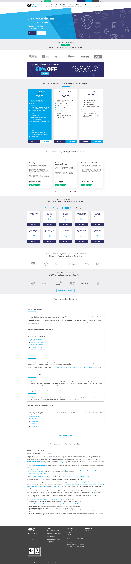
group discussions (60, 475)
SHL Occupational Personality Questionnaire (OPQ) (76, 476)
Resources (97, 5)
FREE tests (89, 1)
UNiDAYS (87, 530)
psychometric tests (44, 463)
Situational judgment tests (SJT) (38, 473)
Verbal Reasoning (71, 532)
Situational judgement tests (38, 342)
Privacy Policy (52, 562)
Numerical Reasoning (72, 530)
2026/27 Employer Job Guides (83, 5)
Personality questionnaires (37, 349)
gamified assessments (66, 504)
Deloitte (45, 499)
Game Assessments (71, 536)
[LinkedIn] (36, 533)
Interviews (33, 423)
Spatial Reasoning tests (36, 347)
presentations (69, 475)
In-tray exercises (34, 421)
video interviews (66, 463)
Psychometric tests (35, 416)
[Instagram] (34, 533)
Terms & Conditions (44, 562)
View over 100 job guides (65, 290)
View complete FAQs (65, 435)
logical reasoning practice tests (51, 504)
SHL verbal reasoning (59, 470)
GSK (52, 499)
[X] (32, 533)
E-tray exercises (34, 426)
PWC (28, 499)
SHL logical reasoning (90, 470)
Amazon (86, 367)
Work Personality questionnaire (38, 476)
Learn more (45, 141)
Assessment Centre (71, 540)
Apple (90, 367)
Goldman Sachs (67, 367)
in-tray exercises (50, 475)
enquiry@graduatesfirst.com (54, 533)
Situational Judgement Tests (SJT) (75, 538)
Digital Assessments (67, 5)
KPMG (57, 367)
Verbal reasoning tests (36, 341)
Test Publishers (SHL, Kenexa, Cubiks (75, 546)
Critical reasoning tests (36, 345)
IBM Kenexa (50, 458)
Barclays (60, 499)
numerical (32, 504)
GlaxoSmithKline (78, 367)
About (57, 562)
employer (56, 486)
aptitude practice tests (40, 465)
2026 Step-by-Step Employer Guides (75, 544)
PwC (54, 367)
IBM (73, 367)
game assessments (55, 463)
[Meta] (30, 533)
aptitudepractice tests (33, 461)
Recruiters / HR (81, 1)
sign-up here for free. (86, 482)
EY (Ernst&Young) (34, 499)
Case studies (33, 425)
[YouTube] (28, 533)
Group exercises (34, 418)
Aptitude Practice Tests (52, 5)
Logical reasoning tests (36, 344)
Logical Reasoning (71, 534)
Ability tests (92, 316)
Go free (85, 141)
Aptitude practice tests (35, 470)
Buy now (45, 73)
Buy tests (32, 33)
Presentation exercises (36, 420)
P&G (61, 367)
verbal (37, 504)
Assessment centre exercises (37, 475)
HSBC (55, 499)
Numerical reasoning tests (37, 339)
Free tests (42, 33)
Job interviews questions (36, 471)
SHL (43, 458)
